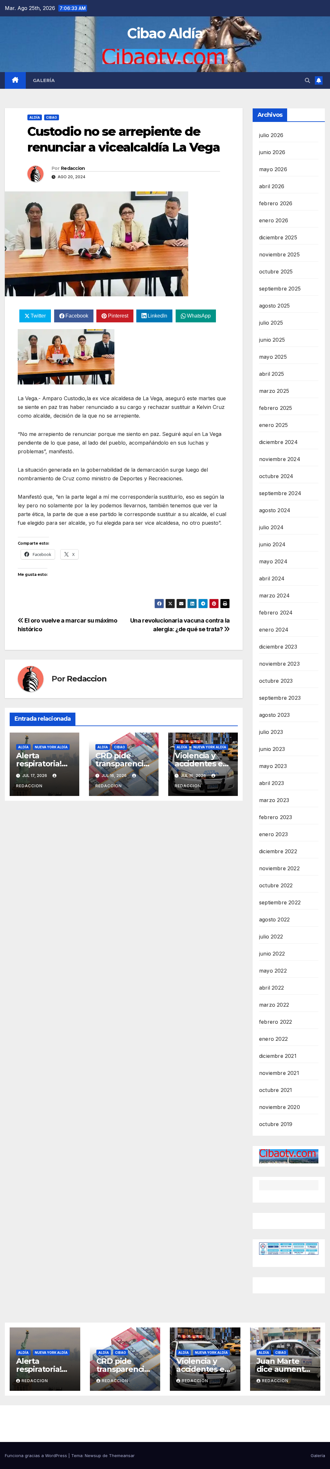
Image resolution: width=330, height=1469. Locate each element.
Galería (44, 80)
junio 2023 (272, 749)
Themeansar (122, 1455)
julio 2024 (271, 527)
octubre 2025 (276, 271)
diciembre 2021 (277, 1056)
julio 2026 (271, 135)
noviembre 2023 (279, 664)
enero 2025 (273, 425)
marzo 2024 (274, 595)
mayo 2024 (273, 561)
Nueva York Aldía (51, 747)
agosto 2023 (274, 715)
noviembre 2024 (279, 459)
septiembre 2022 (280, 902)
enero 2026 (273, 220)
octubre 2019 (275, 1124)
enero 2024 (273, 629)
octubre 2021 (275, 1090)
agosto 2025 (274, 305)
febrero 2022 (275, 1022)
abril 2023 (271, 783)
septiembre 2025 (280, 288)
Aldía (34, 117)
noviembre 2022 (279, 868)
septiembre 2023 (280, 698)
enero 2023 (273, 834)
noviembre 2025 (279, 254)
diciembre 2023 (278, 646)
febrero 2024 (276, 612)
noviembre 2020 (279, 1107)
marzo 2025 (274, 391)
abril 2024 (272, 578)
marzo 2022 (274, 1005)
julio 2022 (271, 936)
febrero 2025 (275, 408)
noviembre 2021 (279, 1073)
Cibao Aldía (165, 33)
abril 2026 (271, 186)
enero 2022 (273, 1039)
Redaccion (73, 168)
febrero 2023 (275, 817)
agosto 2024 (274, 510)
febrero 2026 (275, 203)
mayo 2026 (273, 169)
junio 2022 (272, 953)
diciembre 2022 (278, 851)
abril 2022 (271, 987)
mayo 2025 (273, 357)
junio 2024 (272, 544)
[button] (307, 80)
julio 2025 (271, 322)
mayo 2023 (273, 766)
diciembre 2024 (278, 442)
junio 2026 (272, 152)
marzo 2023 (274, 800)
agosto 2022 (274, 919)
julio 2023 (271, 732)
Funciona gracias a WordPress (36, 1455)
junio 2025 (272, 340)
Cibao (51, 117)
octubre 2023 (276, 681)
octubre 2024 (276, 476)
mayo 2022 (273, 970)
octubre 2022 (276, 885)
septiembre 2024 (280, 493)
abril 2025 (271, 374)
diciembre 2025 (278, 237)
